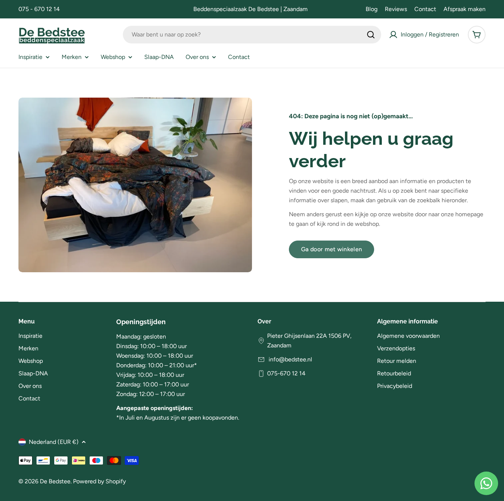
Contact (425, 9)
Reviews (396, 9)
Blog (371, 9)
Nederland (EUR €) (54, 441)
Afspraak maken (464, 9)
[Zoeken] (370, 34)
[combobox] (252, 34)
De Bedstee (55, 481)
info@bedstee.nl (289, 359)
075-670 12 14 (286, 373)
